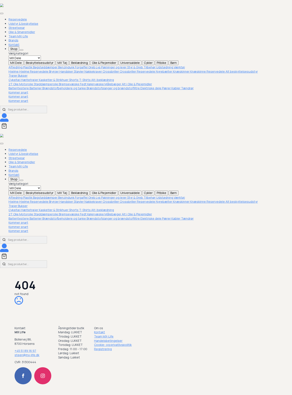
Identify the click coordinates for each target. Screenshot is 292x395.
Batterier (35, 88)
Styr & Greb (135, 67)
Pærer (166, 88)
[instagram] (42, 375)
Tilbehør (150, 67)
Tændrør (187, 88)
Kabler (176, 88)
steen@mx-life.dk (27, 355)
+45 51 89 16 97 (25, 351)
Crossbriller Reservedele (138, 71)
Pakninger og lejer (114, 67)
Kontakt (14, 45)
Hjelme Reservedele (34, 71)
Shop (14, 49)
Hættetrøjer (30, 80)
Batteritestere (19, 88)
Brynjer (54, 71)
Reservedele (18, 19)
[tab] (16, 62)
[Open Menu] (1, 13)
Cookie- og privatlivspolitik (113, 345)
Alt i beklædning (102, 80)
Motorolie (26, 84)
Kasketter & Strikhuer (54, 80)
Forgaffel (81, 67)
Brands (13, 40)
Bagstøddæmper (45, 67)
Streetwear (17, 28)
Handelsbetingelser (108, 341)
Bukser (23, 75)
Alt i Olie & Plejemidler (137, 84)
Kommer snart (18, 92)
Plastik (28, 67)
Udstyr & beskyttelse (23, 24)
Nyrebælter (164, 71)
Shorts (74, 80)
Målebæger (113, 84)
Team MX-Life (18, 36)
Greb (92, 67)
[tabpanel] (150, 67)
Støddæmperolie (46, 84)
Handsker (66, 71)
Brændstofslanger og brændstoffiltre (113, 88)
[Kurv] (4, 126)
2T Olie (14, 84)
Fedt (83, 84)
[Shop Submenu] (21, 50)
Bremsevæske (69, 84)
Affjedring (16, 67)
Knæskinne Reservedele (208, 71)
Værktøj (179, 67)
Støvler (79, 71)
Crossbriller (111, 71)
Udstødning (165, 67)
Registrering (103, 349)
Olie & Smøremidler (22, 32)
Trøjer (13, 75)
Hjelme (14, 71)
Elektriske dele (151, 88)
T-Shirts (85, 80)
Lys (98, 67)
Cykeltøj (15, 80)
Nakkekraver (93, 71)
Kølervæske (96, 84)
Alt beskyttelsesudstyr (242, 71)
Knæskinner (181, 71)
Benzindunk (66, 67)
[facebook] (23, 375)
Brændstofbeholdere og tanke (64, 88)
